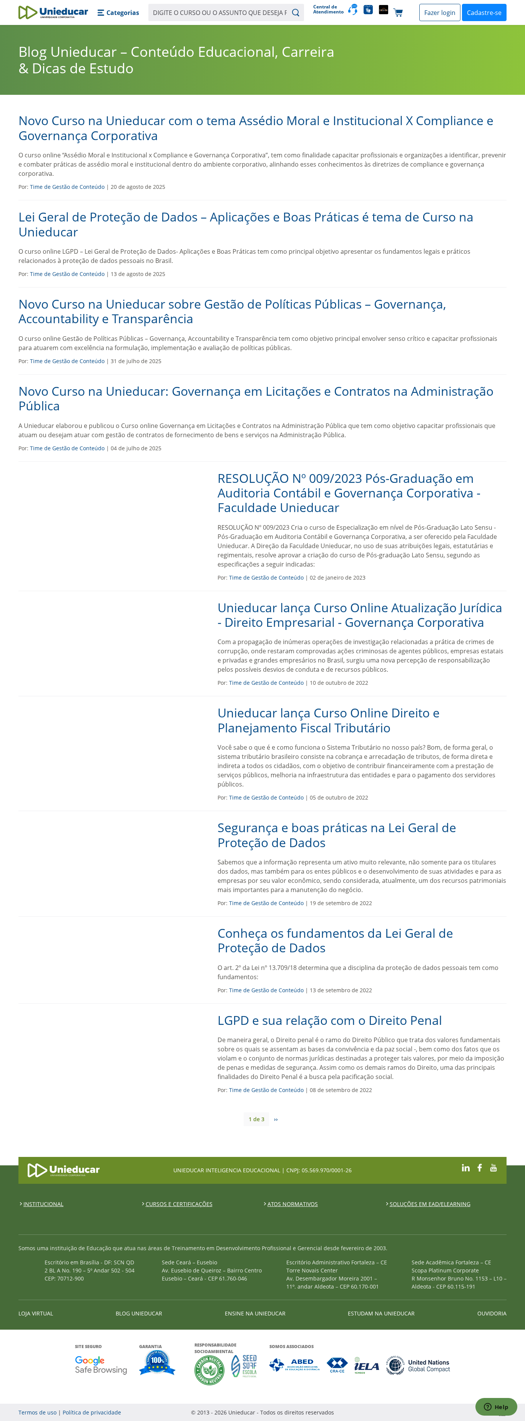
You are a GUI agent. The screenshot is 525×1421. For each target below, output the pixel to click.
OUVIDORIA (492, 1313)
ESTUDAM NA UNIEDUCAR (381, 1313)
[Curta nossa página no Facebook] (479, 1167)
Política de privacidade (92, 1412)
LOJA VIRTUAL (35, 1313)
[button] (118, 12)
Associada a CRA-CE (338, 1365)
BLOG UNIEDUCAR (139, 1313)
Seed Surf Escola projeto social (244, 1370)
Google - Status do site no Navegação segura (101, 1365)
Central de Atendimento (327, 9)
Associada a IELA (367, 1365)
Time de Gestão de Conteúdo (67, 186)
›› (276, 1119)
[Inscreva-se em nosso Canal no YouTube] (493, 1167)
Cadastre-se (484, 12)
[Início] (53, 12)
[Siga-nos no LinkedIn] (466, 1167)
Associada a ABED (295, 1365)
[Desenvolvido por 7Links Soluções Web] (433, 1412)
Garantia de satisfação (157, 1363)
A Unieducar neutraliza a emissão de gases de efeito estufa (209, 1370)
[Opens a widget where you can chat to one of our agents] (496, 1407)
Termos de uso (37, 1412)
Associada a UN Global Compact (418, 1365)
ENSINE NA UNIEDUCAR (255, 1313)
